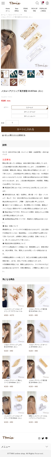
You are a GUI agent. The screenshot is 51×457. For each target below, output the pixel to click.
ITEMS (25, 10)
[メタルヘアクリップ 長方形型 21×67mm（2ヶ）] (38, 285)
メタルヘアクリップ (14, 15)
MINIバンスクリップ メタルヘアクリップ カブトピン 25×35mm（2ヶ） (38, 418)
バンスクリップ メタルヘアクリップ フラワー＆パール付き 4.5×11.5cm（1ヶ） (13, 311)
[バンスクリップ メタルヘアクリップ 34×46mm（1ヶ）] (13, 392)
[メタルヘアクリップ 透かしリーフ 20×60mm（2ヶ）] (13, 356)
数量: (3, 123)
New (17, 10)
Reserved (39, 454)
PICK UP (34, 10)
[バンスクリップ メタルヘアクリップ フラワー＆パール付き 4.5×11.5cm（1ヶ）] (13, 285)
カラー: (6, 107)
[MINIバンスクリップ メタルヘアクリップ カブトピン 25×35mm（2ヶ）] (38, 392)
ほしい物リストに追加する (15, 135)
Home (8, 10)
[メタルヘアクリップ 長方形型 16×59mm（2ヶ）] (38, 356)
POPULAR (43, 10)
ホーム (4, 15)
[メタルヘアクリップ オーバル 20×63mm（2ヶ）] (38, 321)
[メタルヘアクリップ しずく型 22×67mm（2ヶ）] (13, 321)
